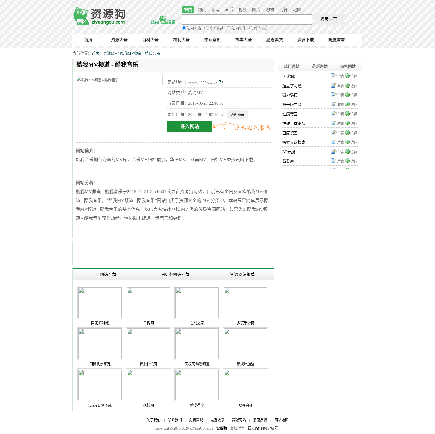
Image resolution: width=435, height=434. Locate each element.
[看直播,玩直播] (245, 372)
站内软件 (239, 28)
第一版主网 (292, 104)
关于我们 (153, 420)
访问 (354, 76)
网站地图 (281, 420)
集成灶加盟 (245, 364)
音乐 (229, 9)
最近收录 (217, 420)
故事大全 (243, 40)
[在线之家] (197, 290)
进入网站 (189, 126)
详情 (340, 76)
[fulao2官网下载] (100, 372)
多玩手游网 (245, 323)
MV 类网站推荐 (175, 274)
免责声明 (196, 420)
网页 (202, 9)
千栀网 (148, 323)
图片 (256, 9)
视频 (243, 9)
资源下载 (305, 40)
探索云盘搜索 (293, 142)
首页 (88, 40)
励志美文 (274, 40)
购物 (270, 9)
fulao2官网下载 (100, 405)
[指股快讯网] (148, 331)
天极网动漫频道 (197, 364)
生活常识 (212, 40)
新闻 (215, 9)
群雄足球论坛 (293, 123)
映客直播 (246, 405)
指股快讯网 (148, 364)
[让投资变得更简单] (100, 290)
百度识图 (290, 133)
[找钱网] (148, 372)
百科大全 (150, 40)
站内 (188, 9)
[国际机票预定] (100, 331)
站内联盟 (216, 28)
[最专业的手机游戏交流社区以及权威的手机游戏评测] (245, 290)
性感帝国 (290, 114)
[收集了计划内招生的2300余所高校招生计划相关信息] (148, 290)
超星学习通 (292, 85)
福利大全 (181, 40)
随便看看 (336, 40)
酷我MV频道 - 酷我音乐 (140, 53)
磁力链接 (290, 95)
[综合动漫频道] (197, 331)
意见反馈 (260, 420)
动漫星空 (197, 405)
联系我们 (175, 420)
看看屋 (288, 161)
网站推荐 (108, 274)
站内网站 (194, 28)
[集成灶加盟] (245, 331)
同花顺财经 (100, 323)
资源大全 (119, 40)
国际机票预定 (100, 364)
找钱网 (148, 405)
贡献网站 (239, 420)
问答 (283, 9)
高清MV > (111, 53)
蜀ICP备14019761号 (263, 428)
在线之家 (197, 323)
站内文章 (261, 28)
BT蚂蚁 (288, 76)
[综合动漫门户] (197, 372)
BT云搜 (288, 152)
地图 (297, 9)
